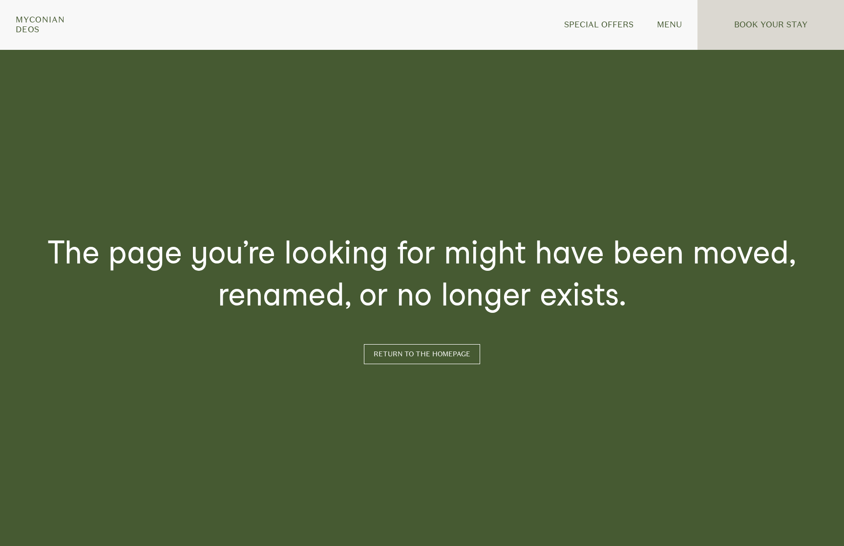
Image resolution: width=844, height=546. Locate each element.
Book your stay (770, 25)
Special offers (598, 25)
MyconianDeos (40, 24)
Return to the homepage (422, 354)
